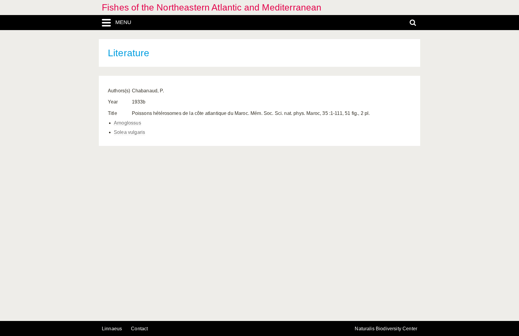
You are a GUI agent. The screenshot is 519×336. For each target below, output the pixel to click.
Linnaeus (112, 328)
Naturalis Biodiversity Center (386, 328)
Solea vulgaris (129, 132)
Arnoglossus (127, 122)
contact (139, 328)
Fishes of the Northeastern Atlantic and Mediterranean (211, 7)
